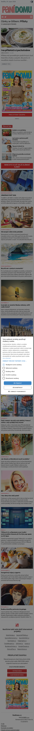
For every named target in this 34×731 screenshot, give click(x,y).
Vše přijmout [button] (18, 383)
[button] (17, 361)
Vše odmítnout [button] (17, 387)
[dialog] (17, 365)
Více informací (7, 358)
